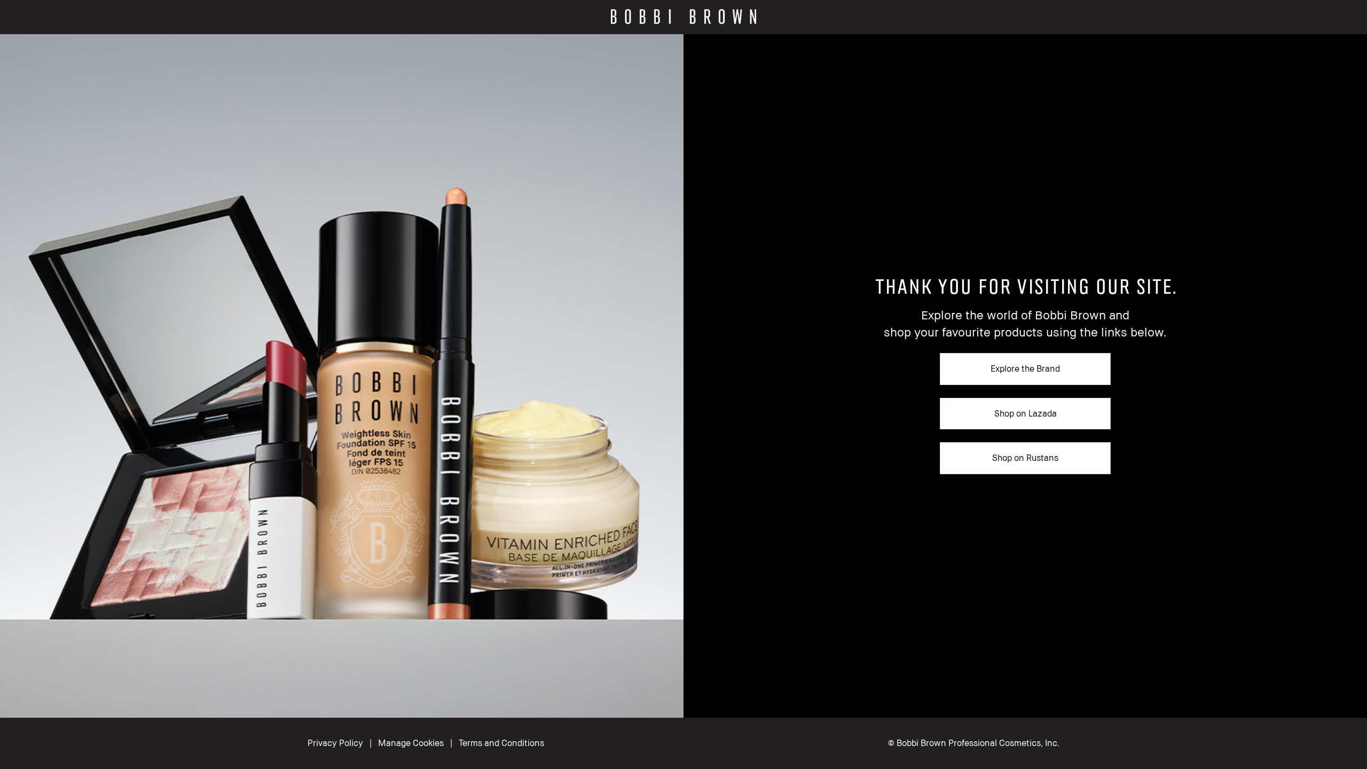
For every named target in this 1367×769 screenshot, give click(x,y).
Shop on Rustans (1025, 457)
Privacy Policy (335, 742)
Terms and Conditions (501, 742)
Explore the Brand (1025, 368)
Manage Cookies (411, 742)
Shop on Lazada (1025, 413)
